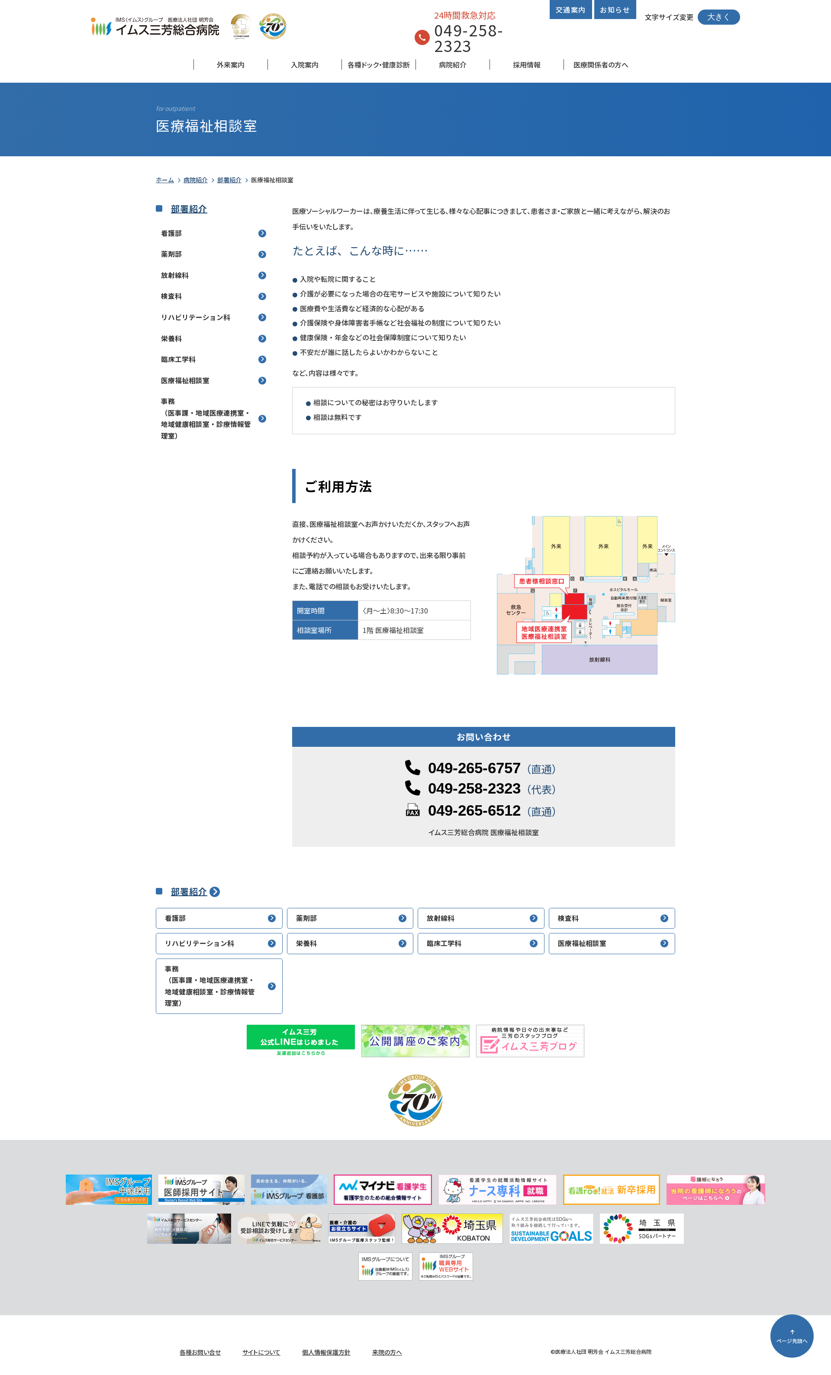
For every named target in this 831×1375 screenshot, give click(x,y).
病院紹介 (453, 64)
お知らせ (615, 9)
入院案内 (305, 64)
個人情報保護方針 (326, 1352)
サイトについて (261, 1352)
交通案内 (571, 9)
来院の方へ (387, 1352)
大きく (719, 17)
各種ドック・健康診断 (379, 64)
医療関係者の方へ (600, 64)
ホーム (165, 179)
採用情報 (527, 64)
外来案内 (231, 64)
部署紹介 (229, 179)
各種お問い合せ (200, 1352)
